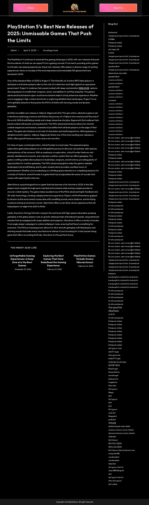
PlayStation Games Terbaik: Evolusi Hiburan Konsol (84, 259)
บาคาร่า (111, 314)
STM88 (111, 39)
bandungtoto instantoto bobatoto (123, 277)
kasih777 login (114, 358)
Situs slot (112, 385)
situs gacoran (114, 355)
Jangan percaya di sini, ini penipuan (123, 36)
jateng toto (113, 379)
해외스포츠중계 (115, 447)
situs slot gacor (115, 480)
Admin (14, 50)
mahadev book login (117, 362)
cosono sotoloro (115, 80)
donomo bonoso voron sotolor (121, 433)
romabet (112, 100)
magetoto (112, 382)
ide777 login (113, 352)
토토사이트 (84, 88)
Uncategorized (50, 50)
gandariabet (113, 66)
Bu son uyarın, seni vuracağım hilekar (124, 137)
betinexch (112, 32)
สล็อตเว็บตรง (113, 311)
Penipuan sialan (115, 42)
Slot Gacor (113, 440)
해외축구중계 (114, 365)
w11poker (112, 436)
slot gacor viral (114, 348)
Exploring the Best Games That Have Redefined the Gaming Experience (53, 260)
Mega (110, 392)
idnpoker (112, 463)
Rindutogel (113, 368)
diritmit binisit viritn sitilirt (119, 426)
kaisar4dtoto (114, 372)
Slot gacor (112, 389)
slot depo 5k (113, 49)
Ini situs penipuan (115, 205)
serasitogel (113, 375)
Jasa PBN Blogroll (116, 470)
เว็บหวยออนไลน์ (115, 307)
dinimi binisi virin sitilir (117, 73)
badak (111, 53)
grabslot (112, 419)
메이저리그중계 (115, 443)
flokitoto (112, 273)
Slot (110, 396)
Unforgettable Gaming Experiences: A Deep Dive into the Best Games (22, 260)
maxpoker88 (114, 453)
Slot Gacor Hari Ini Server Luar (121, 450)
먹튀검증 (112, 423)
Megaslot (112, 416)
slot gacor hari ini (115, 467)
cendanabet (113, 457)
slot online (112, 484)
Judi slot (112, 413)
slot (110, 474)
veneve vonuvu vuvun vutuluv (121, 430)
